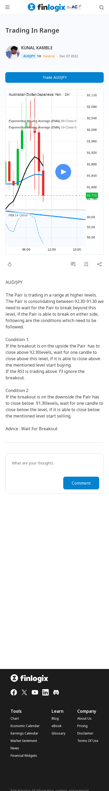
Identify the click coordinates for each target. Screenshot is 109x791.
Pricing (82, 726)
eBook (56, 726)
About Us (84, 718)
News (15, 748)
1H (39, 56)
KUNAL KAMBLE (37, 48)
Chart (15, 718)
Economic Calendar (25, 726)
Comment (81, 483)
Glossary (58, 733)
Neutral (48, 56)
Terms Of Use (87, 741)
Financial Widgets (24, 756)
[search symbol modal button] (101, 7)
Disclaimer (85, 733)
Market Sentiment (24, 741)
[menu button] (7, 7)
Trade (55, 77)
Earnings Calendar (24, 733)
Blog (55, 718)
